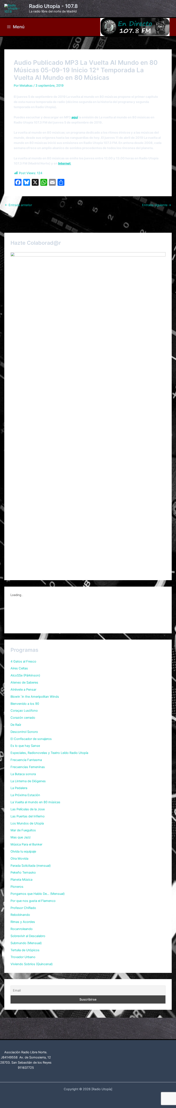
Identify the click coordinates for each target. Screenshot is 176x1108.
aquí (74, 117)
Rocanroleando (22, 929)
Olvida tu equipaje (23, 851)
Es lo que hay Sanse (25, 746)
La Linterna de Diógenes (28, 781)
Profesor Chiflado (23, 908)
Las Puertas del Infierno (28, 816)
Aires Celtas (19, 668)
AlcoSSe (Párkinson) (25, 675)
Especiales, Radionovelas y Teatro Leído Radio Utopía (49, 753)
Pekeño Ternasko (23, 872)
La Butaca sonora (23, 774)
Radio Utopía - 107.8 (53, 6)
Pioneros (17, 887)
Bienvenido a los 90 (25, 704)
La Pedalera (19, 788)
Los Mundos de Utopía (27, 823)
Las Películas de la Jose (28, 809)
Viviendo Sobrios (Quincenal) (32, 964)
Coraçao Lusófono (24, 711)
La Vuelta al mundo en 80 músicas (35, 802)
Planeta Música (21, 880)
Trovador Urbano (23, 957)
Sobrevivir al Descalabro (28, 936)
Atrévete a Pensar (23, 689)
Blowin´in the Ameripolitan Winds (35, 697)
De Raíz (16, 725)
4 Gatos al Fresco (23, 661)
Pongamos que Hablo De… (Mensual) (38, 894)
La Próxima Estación (25, 795)
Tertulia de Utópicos (25, 950)
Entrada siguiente (156, 205)
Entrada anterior (18, 205)
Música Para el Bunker (26, 844)
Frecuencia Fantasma (26, 760)
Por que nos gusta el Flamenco (33, 901)
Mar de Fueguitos (23, 830)
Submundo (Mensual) (26, 943)
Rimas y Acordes (23, 922)
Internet (64, 163)
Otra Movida (19, 858)
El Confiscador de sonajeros (31, 739)
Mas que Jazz (21, 837)
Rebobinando (20, 915)
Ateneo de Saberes (24, 682)
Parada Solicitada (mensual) (31, 866)
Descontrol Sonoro (24, 732)
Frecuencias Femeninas (28, 767)
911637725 (26, 1068)
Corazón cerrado (23, 718)
